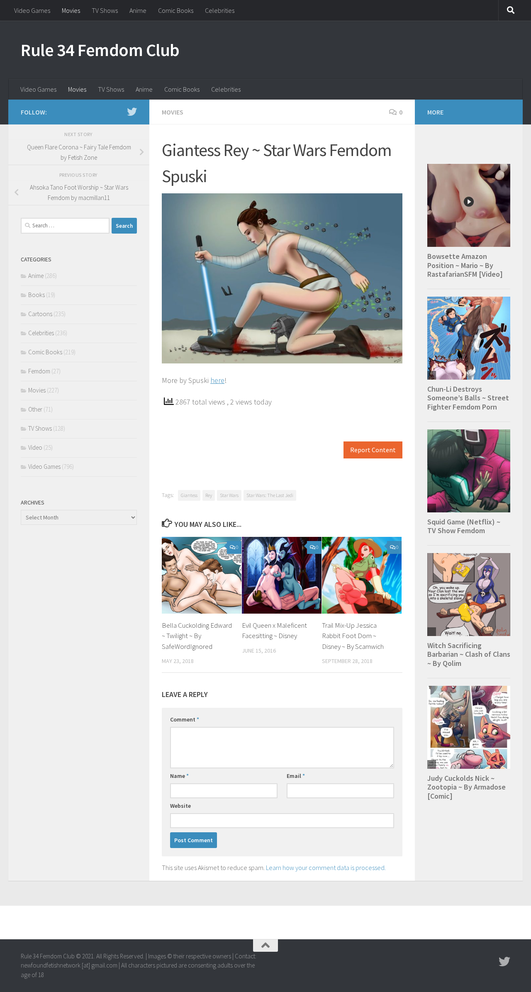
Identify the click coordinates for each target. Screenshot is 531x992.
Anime (137, 10)
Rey (208, 495)
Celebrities (219, 10)
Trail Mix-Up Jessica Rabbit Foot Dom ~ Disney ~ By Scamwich (353, 636)
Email (296, 776)
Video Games (32, 10)
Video (35, 447)
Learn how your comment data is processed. (326, 867)
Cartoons (40, 314)
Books (36, 295)
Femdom (39, 371)
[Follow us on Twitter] (132, 112)
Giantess (189, 495)
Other (35, 409)
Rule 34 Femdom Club (100, 50)
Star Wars (229, 495)
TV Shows (105, 10)
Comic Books (175, 10)
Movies (71, 10)
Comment (184, 719)
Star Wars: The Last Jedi (269, 495)
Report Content (373, 450)
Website (180, 805)
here (217, 380)
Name (179, 776)
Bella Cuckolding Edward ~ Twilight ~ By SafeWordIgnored (197, 636)
